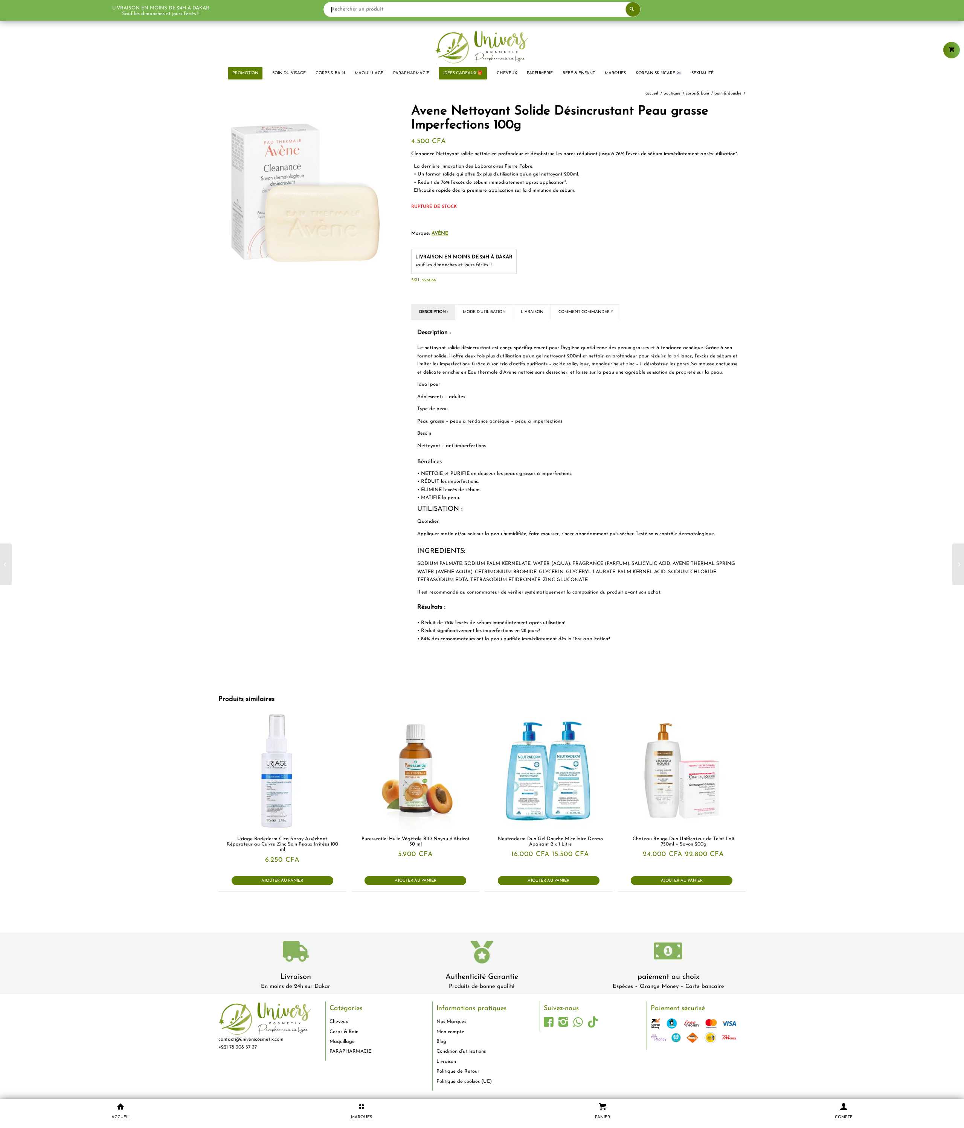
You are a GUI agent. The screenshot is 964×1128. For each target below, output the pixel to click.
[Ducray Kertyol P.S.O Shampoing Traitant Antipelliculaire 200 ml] (958, 564)
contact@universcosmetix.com (251, 1039)
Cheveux (338, 1021)
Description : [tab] (433, 312)
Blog (441, 1041)
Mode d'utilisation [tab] (484, 312)
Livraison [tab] (532, 312)
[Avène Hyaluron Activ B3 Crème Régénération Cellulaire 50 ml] (6, 564)
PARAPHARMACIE (350, 1051)
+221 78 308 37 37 (237, 1047)
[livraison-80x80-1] (296, 952)
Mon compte (450, 1031)
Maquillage (342, 1041)
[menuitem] (245, 73)
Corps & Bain (343, 1031)
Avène (440, 233)
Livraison (295, 977)
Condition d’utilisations (461, 1051)
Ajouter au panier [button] (282, 881)
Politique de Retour (457, 1071)
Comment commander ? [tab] (585, 312)
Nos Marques (451, 1021)
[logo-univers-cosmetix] (482, 47)
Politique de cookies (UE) (464, 1081)
